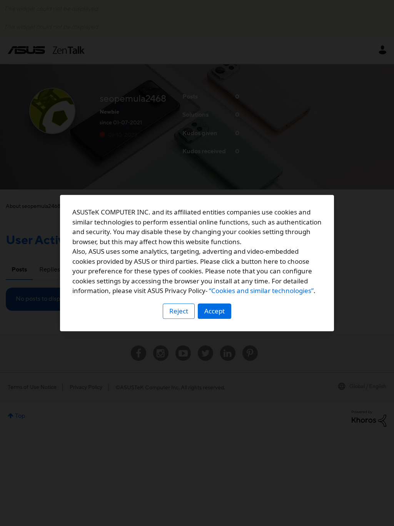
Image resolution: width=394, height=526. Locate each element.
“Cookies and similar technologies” (261, 290)
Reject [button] (178, 311)
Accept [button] (214, 311)
